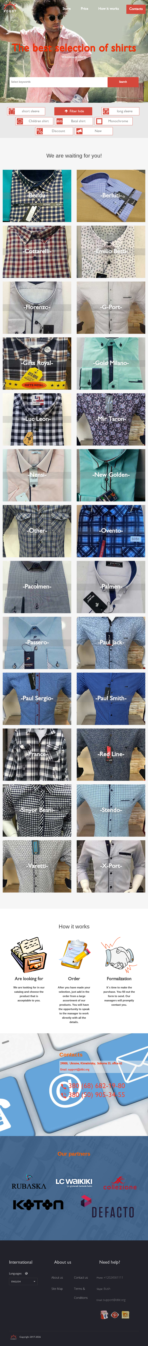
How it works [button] (108, 9)
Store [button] (67, 9)
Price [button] (84, 9)
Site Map (57, 1289)
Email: (74, 1069)
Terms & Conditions (81, 1293)
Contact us (81, 1277)
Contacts (136, 9)
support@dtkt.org (114, 1300)
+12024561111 (113, 1277)
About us (57, 1277)
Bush (107, 1289)
